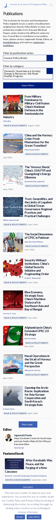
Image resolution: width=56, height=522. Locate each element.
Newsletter (28, 487)
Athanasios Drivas (33, 370)
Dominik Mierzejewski (34, 181)
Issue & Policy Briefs (15, 125)
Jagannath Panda (23, 435)
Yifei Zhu (7, 121)
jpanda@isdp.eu (11, 42)
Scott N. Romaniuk (33, 278)
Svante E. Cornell (12, 476)
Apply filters (28, 85)
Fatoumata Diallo (32, 149)
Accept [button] (19, 517)
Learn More (34, 517)
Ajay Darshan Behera (34, 242)
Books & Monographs (18, 480)
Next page (27, 424)
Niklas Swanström (11, 220)
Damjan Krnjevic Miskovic (35, 476)
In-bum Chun (8, 409)
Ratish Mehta (30, 338)
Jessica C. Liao (9, 313)
